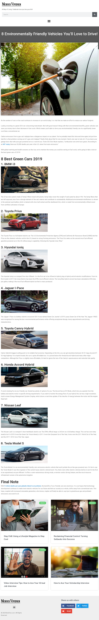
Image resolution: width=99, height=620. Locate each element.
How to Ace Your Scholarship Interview (71, 583)
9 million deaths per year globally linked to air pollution (22, 486)
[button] (49, 21)
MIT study (6, 144)
